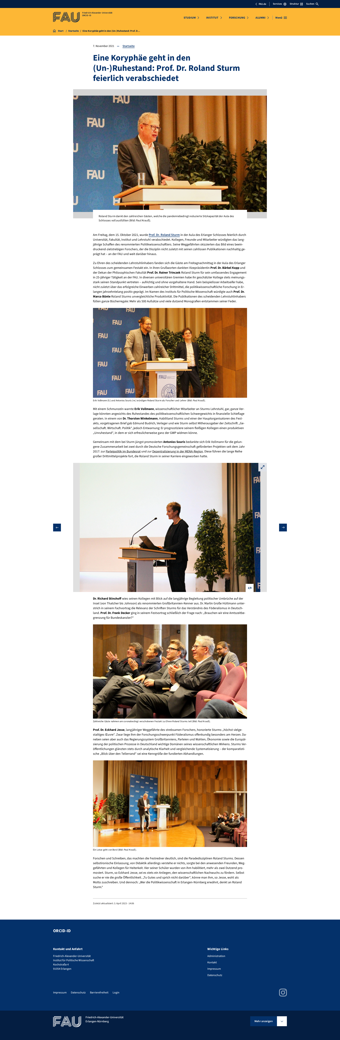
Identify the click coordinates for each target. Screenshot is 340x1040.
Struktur (294, 4)
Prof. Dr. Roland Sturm (164, 235)
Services (277, 4)
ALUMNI (260, 18)
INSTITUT (212, 18)
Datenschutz (214, 975)
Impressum (214, 969)
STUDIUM (190, 18)
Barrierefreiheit (99, 992)
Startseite (129, 46)
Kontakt (212, 962)
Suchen (310, 4)
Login (116, 992)
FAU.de (262, 4)
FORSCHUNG (237, 18)
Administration (216, 956)
